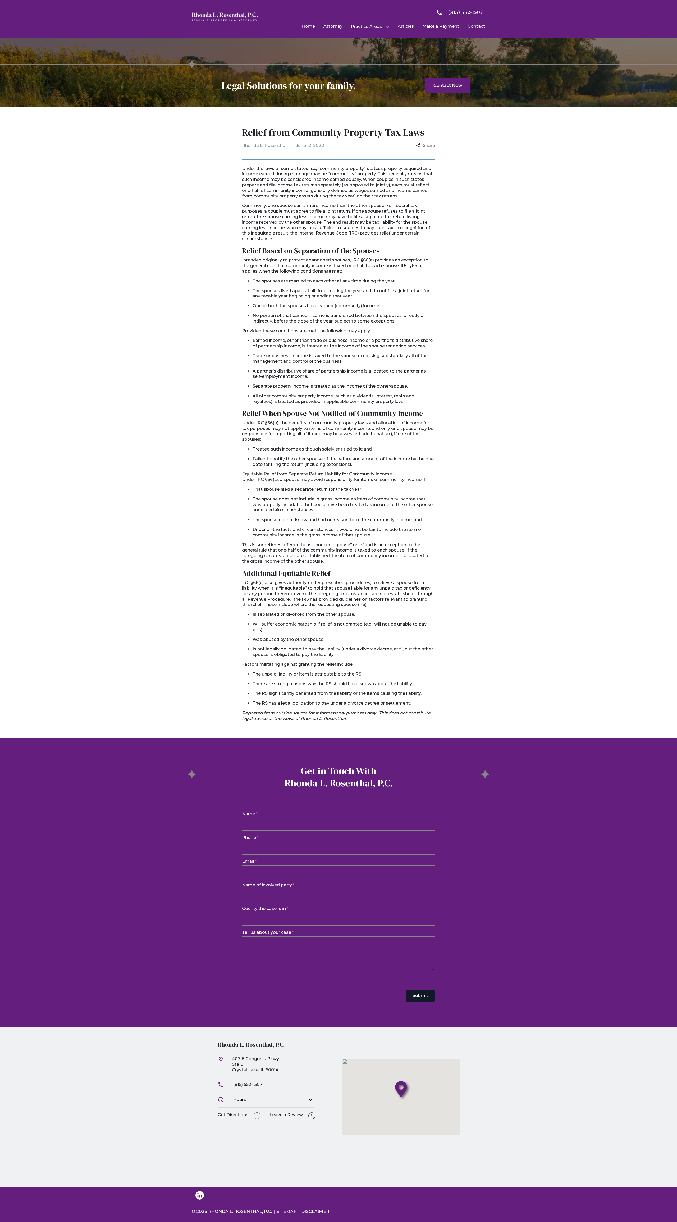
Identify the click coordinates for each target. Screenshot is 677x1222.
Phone (249, 837)
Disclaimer (315, 1211)
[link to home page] (225, 16)
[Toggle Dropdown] (388, 27)
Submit (420, 995)
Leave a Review (286, 1114)
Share (429, 145)
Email (248, 861)
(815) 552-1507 (247, 1084)
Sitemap (286, 1211)
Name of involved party (267, 885)
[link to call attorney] (457, 12)
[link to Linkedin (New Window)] (199, 1195)
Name (248, 813)
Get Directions (233, 1114)
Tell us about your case (266, 932)
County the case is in (264, 908)
